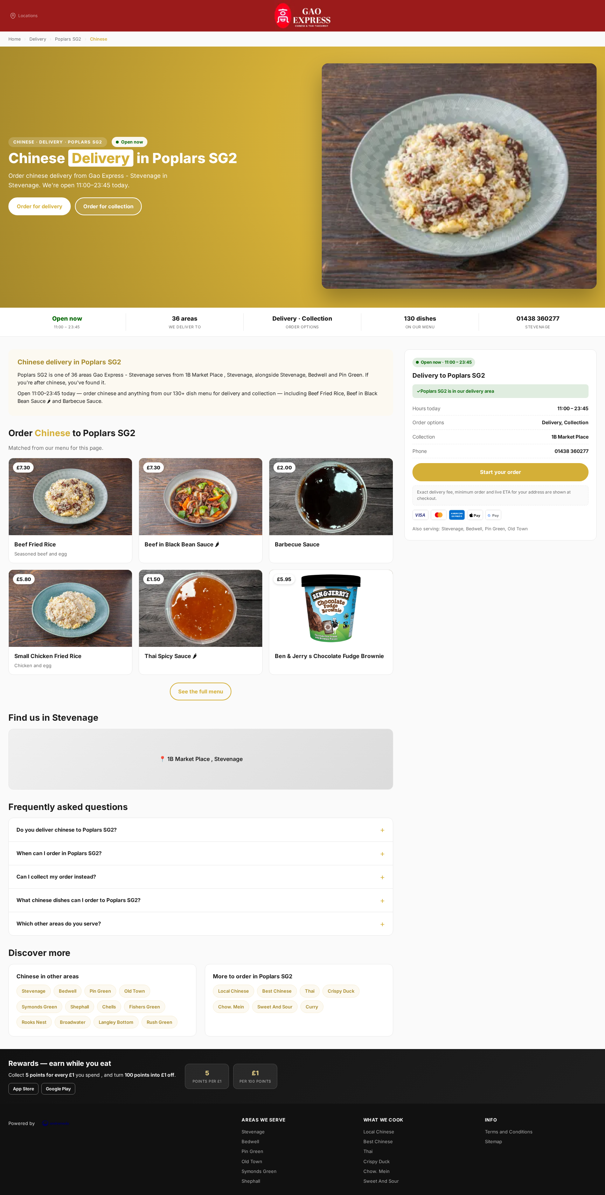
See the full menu (200, 691)
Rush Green (159, 1022)
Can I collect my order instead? (56, 876)
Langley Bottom (116, 1022)
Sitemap (493, 1141)
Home (14, 39)
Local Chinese (233, 991)
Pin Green (100, 991)
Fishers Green (144, 1006)
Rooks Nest (34, 1022)
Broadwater (72, 1022)
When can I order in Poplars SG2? (59, 853)
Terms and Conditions (509, 1131)
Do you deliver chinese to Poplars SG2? (66, 829)
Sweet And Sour (274, 1006)
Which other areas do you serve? (58, 923)
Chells (109, 1006)
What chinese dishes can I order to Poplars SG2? (78, 900)
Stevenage (34, 991)
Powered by (21, 1123)
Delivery (37, 39)
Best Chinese (277, 991)
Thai (309, 991)
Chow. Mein (231, 1006)
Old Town (134, 991)
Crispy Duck (341, 991)
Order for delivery (39, 206)
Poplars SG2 (68, 39)
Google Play (58, 1088)
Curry (312, 1006)
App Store (23, 1088)
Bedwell (67, 991)
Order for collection (108, 206)
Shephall (79, 1006)
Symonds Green (39, 1006)
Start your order (500, 472)
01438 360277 (537, 318)
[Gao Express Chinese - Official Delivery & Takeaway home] (302, 16)
